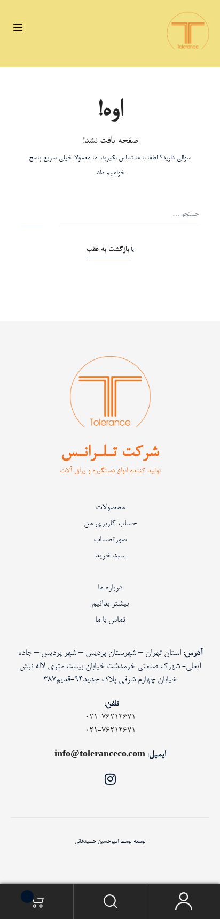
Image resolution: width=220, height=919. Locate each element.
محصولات (110, 507)
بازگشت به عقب (108, 250)
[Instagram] (110, 778)
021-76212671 (110, 717)
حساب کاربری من (110, 524)
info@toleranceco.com (99, 755)
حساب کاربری (183, 901)
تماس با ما (110, 620)
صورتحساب (110, 540)
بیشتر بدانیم (110, 604)
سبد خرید (110, 556)
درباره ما (110, 588)
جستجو (109, 901)
